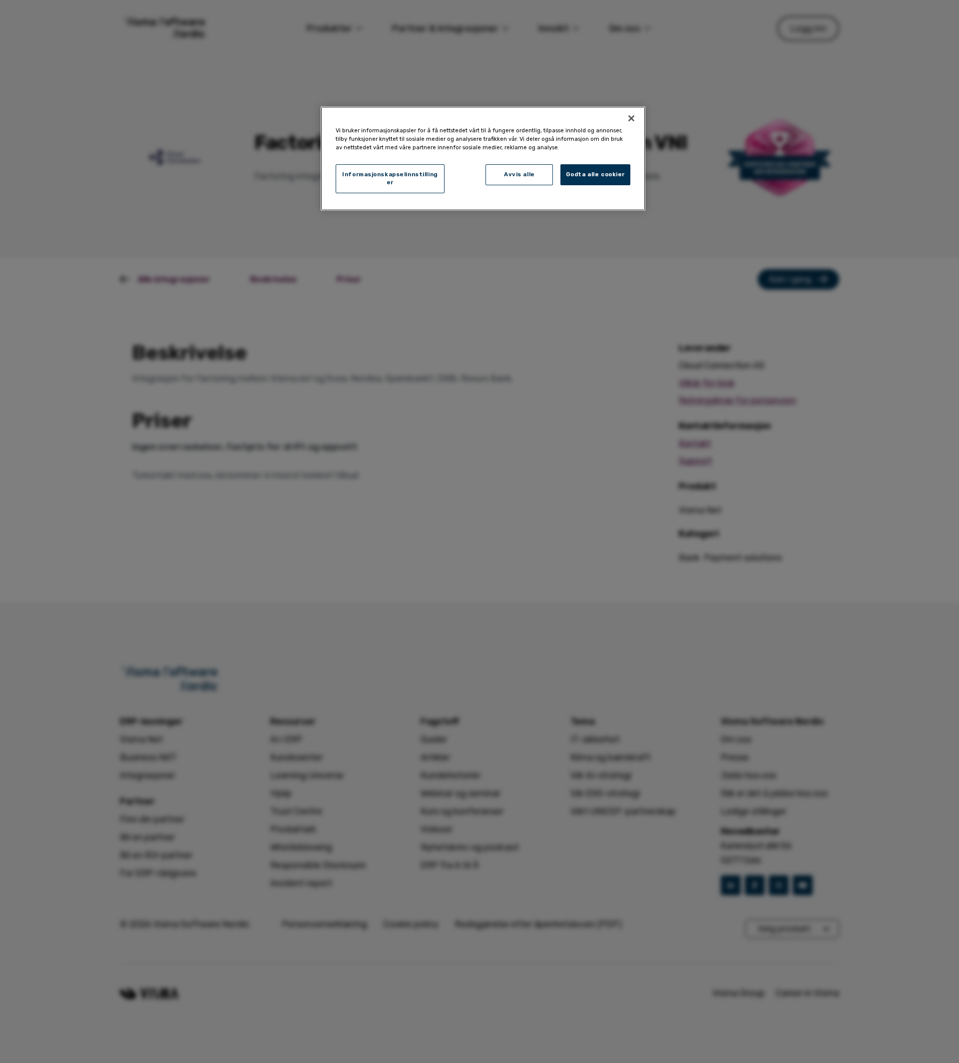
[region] (483, 158)
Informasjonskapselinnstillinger (390, 178)
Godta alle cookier (595, 174)
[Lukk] (631, 118)
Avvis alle (519, 174)
